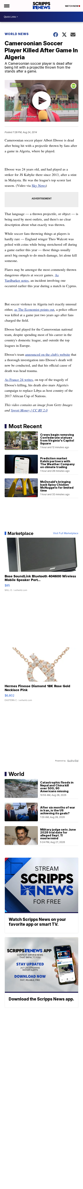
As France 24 (14, 379)
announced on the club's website (47, 354)
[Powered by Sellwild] (72, 760)
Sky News (39, 185)
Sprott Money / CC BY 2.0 (29, 410)
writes (28, 379)
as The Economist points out (34, 309)
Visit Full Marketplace (65, 533)
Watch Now (72, 6)
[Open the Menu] (6, 6)
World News (17, 34)
